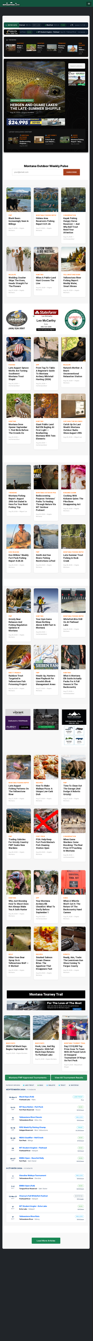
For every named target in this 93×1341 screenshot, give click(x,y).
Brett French (15, 672)
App (37, 365)
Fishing (12, 365)
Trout (63, 1085)
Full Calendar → (82, 32)
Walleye (51, 1085)
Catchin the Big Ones (72, 421)
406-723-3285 (46, 327)
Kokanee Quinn (69, 492)
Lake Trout (29, 1085)
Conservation (69, 215)
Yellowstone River (71, 274)
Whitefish (75, 1085)
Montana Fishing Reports (47, 215)
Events (66, 954)
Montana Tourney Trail (74, 1043)
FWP (10, 215)
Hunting (39, 274)
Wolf (11, 954)
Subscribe (71, 172)
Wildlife (12, 274)
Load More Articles (46, 1240)
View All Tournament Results (69, 1077)
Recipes (39, 782)
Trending (13, 492)
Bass (41, 1085)
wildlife (67, 365)
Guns (65, 898)
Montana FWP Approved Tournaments (27, 1077)
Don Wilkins (14, 552)
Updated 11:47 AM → (81, 25)
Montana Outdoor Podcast (48, 492)
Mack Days (10, 1043)
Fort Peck (40, 836)
